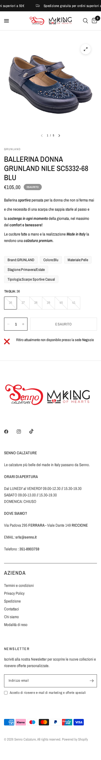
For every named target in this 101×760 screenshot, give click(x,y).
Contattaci (11, 609)
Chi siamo (11, 617)
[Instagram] (23, 432)
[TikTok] (35, 431)
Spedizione (12, 601)
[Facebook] (10, 432)
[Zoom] (86, 49)
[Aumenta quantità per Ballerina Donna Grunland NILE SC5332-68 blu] (23, 324)
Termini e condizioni (19, 585)
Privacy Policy (14, 593)
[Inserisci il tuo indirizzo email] (91, 680)
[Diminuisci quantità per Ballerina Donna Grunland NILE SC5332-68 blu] (8, 324)
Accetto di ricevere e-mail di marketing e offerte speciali (48, 692)
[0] (93, 20)
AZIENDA (15, 572)
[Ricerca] (85, 20)
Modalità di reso (15, 624)
